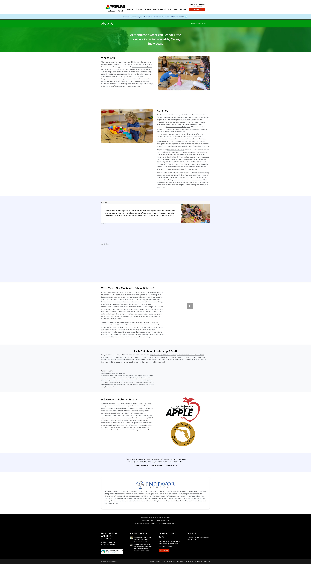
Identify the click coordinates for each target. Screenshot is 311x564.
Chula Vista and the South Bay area (178, 127)
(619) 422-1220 (197, 6)
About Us (107, 23)
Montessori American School (142, 67)
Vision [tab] (103, 224)
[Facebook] (160, 538)
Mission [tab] (104, 202)
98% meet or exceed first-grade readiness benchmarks (143, 327)
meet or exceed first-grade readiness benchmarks (128, 420)
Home (199, 23)
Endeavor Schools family (175, 150)
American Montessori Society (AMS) (136, 411)
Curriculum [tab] (105, 244)
